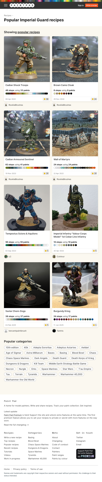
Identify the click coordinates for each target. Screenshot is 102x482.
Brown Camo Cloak (64, 85)
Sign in (81, 5)
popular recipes (29, 32)
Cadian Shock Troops (16, 85)
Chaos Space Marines (38, 444)
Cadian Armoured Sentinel (19, 159)
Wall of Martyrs (62, 159)
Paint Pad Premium (13, 415)
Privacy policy (20, 469)
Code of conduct (60, 444)
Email (78, 444)
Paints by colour (59, 458)
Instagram (81, 441)
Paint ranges (58, 455)
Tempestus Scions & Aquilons (21, 233)
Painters (56, 451)
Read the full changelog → (16, 425)
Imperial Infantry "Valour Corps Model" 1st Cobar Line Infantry (70, 235)
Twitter (79, 437)
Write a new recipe (13, 437)
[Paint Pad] (22, 5)
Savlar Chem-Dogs (15, 311)
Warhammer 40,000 (37, 458)
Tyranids (32, 455)
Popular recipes (11, 444)
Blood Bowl (33, 441)
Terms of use (36, 469)
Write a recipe (91, 5)
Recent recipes (11, 448)
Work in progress (12, 458)
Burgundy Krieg (62, 311)
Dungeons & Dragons (38, 448)
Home (7, 469)
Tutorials (8, 451)
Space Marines (35, 451)
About (55, 437)
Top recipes (9, 441)
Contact (56, 448)
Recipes (7, 15)
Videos (7, 455)
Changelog (57, 441)
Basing (31, 437)
